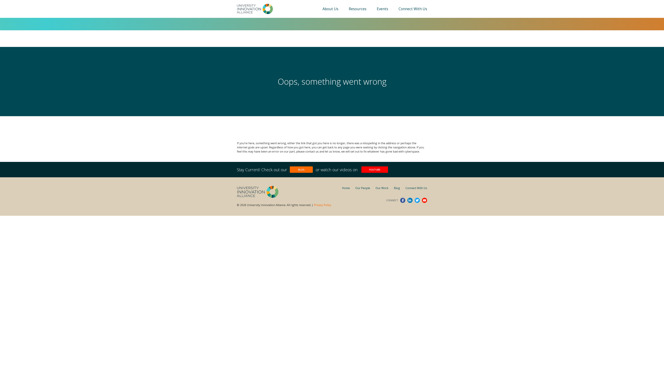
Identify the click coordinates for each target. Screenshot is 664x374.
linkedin (410, 200)
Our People (362, 188)
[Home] (255, 9)
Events (382, 8)
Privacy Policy (322, 205)
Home (346, 188)
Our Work (382, 188)
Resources (357, 8)
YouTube (374, 169)
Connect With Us (413, 8)
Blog (301, 169)
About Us (330, 8)
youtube (424, 200)
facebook (402, 200)
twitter (417, 200)
